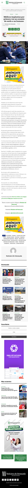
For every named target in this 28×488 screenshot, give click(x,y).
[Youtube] (18, 480)
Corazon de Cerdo (21, 235)
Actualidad (8, 235)
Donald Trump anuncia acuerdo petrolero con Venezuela (7, 281)
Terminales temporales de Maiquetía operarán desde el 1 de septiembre (20, 299)
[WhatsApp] (15, 29)
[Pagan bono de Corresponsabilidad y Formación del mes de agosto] (23, 388)
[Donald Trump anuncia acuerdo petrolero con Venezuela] (8, 272)
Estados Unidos (10, 237)
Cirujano (14, 235)
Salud (16, 14)
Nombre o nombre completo (14, 328)
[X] (12, 29)
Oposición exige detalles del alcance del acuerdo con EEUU (9, 397)
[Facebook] (9, 29)
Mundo (8, 9)
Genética (17, 237)
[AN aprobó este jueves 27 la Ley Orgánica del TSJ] (8, 290)
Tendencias (21, 241)
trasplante (6, 243)
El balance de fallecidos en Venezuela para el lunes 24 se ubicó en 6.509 (8, 317)
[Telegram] (18, 29)
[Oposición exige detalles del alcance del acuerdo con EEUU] (23, 397)
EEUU (5, 237)
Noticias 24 (21, 238)
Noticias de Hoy (22, 240)
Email (14, 332)
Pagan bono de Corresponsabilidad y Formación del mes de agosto (9, 389)
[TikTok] (10, 480)
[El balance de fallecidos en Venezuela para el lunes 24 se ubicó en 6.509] (8, 308)
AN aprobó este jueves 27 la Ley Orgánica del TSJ (7, 298)
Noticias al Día (14, 240)
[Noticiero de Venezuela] (14, 251)
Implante (22, 237)
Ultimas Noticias (20, 243)
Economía (3, 386)
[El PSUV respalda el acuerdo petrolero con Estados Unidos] (23, 405)
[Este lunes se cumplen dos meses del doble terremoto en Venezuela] (20, 308)
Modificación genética (9, 238)
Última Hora (12, 243)
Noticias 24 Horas (6, 240)
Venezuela (3, 395)
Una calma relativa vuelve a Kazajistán (7, 457)
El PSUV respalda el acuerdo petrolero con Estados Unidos (9, 406)
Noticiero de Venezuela (10, 24)
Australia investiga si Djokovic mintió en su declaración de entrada (20, 458)
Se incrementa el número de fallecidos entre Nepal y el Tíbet (9, 414)
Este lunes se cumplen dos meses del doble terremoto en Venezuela (19, 317)
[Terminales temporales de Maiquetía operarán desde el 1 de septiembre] (20, 290)
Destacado (5, 277)
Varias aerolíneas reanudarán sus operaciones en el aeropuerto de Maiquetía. (19, 281)
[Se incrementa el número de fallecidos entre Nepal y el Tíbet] (23, 413)
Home (4, 9)
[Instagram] (5, 480)
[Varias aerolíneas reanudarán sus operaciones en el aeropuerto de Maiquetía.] (20, 272)
